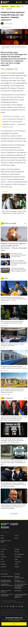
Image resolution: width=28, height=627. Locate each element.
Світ (2, 559)
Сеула (15, 52)
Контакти (17, 574)
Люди (16, 559)
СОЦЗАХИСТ (12, 6)
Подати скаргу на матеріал (6, 591)
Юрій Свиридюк (8, 23)
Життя (3, 8)
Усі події (3, 549)
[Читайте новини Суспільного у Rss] (2, 606)
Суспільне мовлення (7, 576)
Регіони (17, 551)
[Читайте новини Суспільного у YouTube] (13, 606)
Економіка (18, 556)
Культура (3, 566)
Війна (2, 535)
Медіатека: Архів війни (5, 541)
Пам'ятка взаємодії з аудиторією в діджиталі (21, 596)
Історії (3, 561)
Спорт (16, 564)
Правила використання (19, 577)
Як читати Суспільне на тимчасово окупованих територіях (21, 586)
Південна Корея (5, 6)
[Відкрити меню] (26, 2)
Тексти (17, 535)
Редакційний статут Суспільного (7, 595)
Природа (3, 564)
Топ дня (17, 549)
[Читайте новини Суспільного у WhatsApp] (22, 606)
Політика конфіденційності (20, 581)
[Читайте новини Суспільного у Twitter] (7, 606)
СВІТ (22, 6)
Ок (14, 623)
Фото (16, 538)
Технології (18, 561)
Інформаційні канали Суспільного (7, 585)
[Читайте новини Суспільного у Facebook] (5, 606)
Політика (3, 556)
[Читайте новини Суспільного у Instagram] (10, 606)
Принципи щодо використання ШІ (6, 581)
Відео (2, 538)
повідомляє (10, 69)
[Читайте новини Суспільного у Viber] (16, 606)
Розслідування (19, 554)
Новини (17, 566)
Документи (18, 590)
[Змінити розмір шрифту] (26, 27)
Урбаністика (8, 8)
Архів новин (4, 574)
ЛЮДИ (18, 6)
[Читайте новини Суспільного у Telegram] (19, 606)
